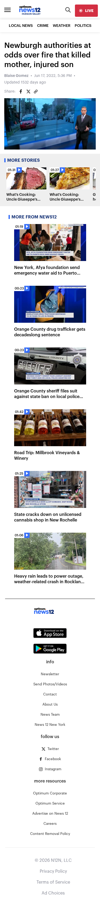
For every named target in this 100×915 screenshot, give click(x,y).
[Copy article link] (36, 91)
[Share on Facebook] (21, 91)
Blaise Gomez (16, 76)
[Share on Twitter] (28, 91)
